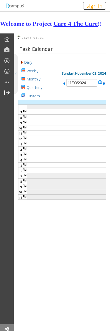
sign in (94, 5)
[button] (26, 62)
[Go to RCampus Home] (15, 5)
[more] (7, 82)
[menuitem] (7, 39)
